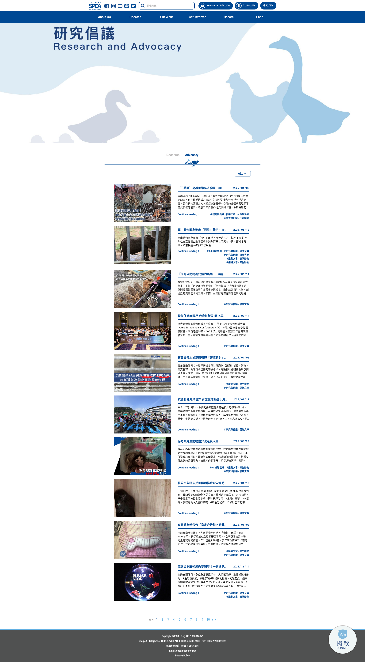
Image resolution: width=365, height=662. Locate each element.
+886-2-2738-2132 (216, 641)
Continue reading (187, 214)
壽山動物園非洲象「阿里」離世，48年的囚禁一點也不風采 (203, 230)
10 (208, 619)
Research (172, 155)
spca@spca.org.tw (186, 650)
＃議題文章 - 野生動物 (237, 262)
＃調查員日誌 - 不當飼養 (236, 218)
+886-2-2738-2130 (170, 641)
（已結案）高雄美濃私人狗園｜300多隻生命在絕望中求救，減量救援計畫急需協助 (203, 188)
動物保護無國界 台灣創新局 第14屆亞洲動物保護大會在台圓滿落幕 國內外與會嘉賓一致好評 (203, 316)
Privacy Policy (182, 655)
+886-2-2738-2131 (190, 641)
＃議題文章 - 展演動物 (237, 258)
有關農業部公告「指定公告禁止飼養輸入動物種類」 (203, 525)
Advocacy (192, 155)
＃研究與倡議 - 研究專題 (236, 255)
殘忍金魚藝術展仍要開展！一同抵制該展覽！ (203, 566)
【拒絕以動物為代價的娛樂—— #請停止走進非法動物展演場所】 (203, 274)
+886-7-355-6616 (190, 646)
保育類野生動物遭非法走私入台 (198, 441)
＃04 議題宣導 (214, 251)
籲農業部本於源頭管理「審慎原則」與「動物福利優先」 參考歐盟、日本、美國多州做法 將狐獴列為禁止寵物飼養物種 (203, 357)
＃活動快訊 (243, 214)
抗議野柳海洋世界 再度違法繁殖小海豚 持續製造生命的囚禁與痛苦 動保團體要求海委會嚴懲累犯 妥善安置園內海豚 (203, 399)
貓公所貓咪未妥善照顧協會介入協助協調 (203, 483)
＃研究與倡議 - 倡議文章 (222, 214)
